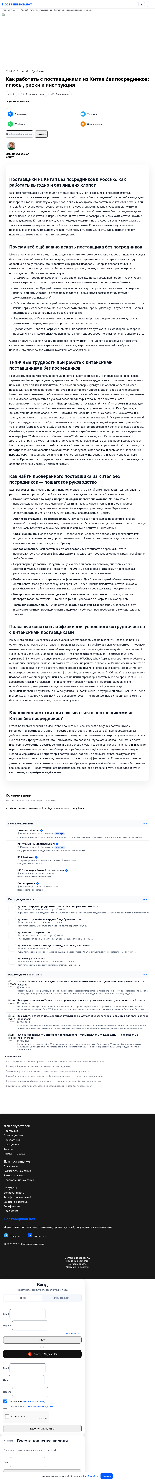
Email (6, 1314)
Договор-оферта (77, 1264)
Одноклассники (93, 124)
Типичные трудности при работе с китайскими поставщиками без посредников (47, 1071)
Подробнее (92, 1476)
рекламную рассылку (34, 1401)
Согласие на (27, 1401)
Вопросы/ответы (14, 1192)
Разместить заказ (14, 1153)
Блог (15, 10)
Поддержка (11, 1210)
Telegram (92, 114)
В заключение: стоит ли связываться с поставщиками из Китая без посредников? (49, 1086)
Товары (8, 1149)
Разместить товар (15, 1175)
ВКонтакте (21, 114)
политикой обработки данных (37, 1406)
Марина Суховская (17, 153)
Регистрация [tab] (61, 1297)
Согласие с (31, 1406)
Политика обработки (77, 1261)
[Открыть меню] (150, 4)
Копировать (41, 134)
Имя (5, 1380)
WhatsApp (20, 124)
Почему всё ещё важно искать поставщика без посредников (38, 1066)
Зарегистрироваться (42, 1428)
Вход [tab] (23, 1297)
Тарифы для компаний (17, 1197)
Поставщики (11, 1130)
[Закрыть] (7, 108)
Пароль (7, 1325)
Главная (6, 10)
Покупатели (11, 1166)
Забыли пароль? (74, 1333)
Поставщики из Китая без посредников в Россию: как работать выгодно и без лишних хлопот (55, 1061)
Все (145, 823)
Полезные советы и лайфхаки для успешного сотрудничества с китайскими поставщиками (54, 1081)
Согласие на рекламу (77, 1267)
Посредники (11, 1144)
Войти (42, 1339)
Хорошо (107, 1476)
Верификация (12, 1206)
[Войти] (141, 4)
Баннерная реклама (16, 1201)
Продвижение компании (19, 1179)
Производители (13, 1135)
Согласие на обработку (77, 1258)
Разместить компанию (17, 1170)
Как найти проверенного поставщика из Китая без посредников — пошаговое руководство (54, 1076)
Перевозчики (12, 1139)
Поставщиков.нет (17, 4)
